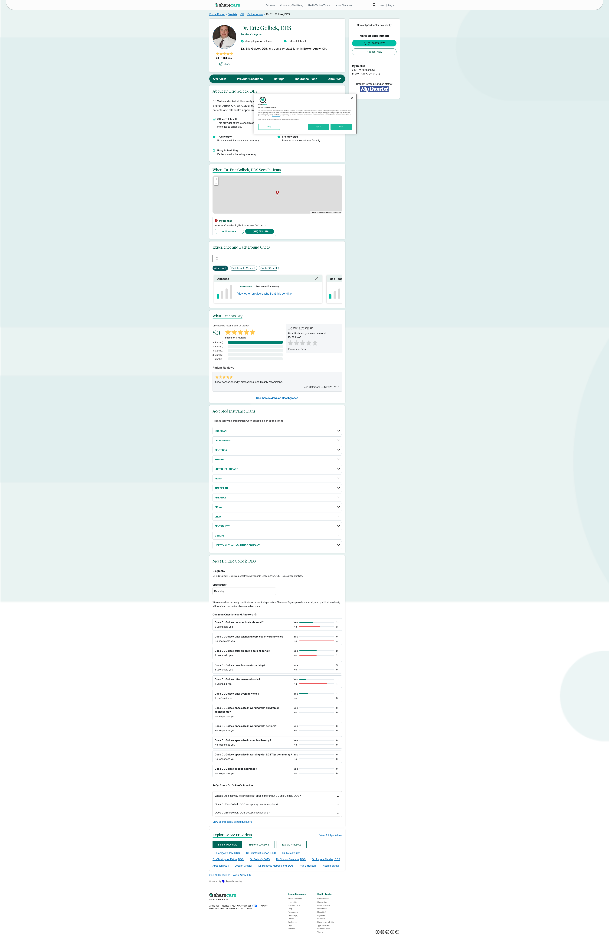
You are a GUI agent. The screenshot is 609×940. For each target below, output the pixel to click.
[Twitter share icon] (392, 933)
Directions (230, 231)
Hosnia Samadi (331, 865)
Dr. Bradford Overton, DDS (261, 853)
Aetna (218, 478)
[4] (309, 342)
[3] (302, 342)
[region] (305, 114)
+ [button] (216, 179)
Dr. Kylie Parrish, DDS (294, 853)
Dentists (232, 14)
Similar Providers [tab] (227, 844)
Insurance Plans (306, 79)
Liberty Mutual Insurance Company (237, 545)
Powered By (215, 881)
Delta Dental (223, 440)
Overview (219, 79)
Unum (218, 516)
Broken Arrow (255, 14)
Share (227, 63)
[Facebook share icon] (377, 933)
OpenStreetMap (325, 212)
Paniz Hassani (308, 865)
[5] (315, 342)
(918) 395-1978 (260, 231)
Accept (341, 126)
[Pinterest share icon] (397, 933)
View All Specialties (330, 835)
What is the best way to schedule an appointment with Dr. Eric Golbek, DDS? (258, 795)
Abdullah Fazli (221, 865)
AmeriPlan (221, 488)
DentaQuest (222, 526)
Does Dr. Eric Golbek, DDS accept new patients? (242, 812)
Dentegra (221, 450)
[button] (255, 614)
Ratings (279, 79)
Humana (219, 459)
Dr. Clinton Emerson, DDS (291, 859)
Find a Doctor (217, 14)
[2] (296, 342)
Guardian (220, 431)
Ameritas (220, 497)
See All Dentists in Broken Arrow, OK (230, 875)
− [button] (216, 183)
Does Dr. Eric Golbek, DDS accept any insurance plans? (246, 804)
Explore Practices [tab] (291, 844)
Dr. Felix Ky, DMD (260, 859)
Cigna (218, 507)
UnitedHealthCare (226, 469)
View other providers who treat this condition (265, 293)
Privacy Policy (276, 116)
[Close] (352, 97)
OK (242, 14)
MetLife (219, 535)
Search (374, 5)
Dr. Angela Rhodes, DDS (326, 859)
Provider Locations (250, 79)
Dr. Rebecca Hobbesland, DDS (276, 865)
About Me (334, 79)
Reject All (318, 126)
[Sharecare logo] (244, 895)
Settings (269, 126)
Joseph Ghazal (243, 865)
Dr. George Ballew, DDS (226, 853)
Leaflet (313, 212)
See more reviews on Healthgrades (277, 398)
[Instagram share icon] (382, 933)
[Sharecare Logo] (228, 5)
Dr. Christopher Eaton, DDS (228, 859)
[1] (290, 342)
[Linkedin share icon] (387, 933)
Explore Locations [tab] (259, 844)
